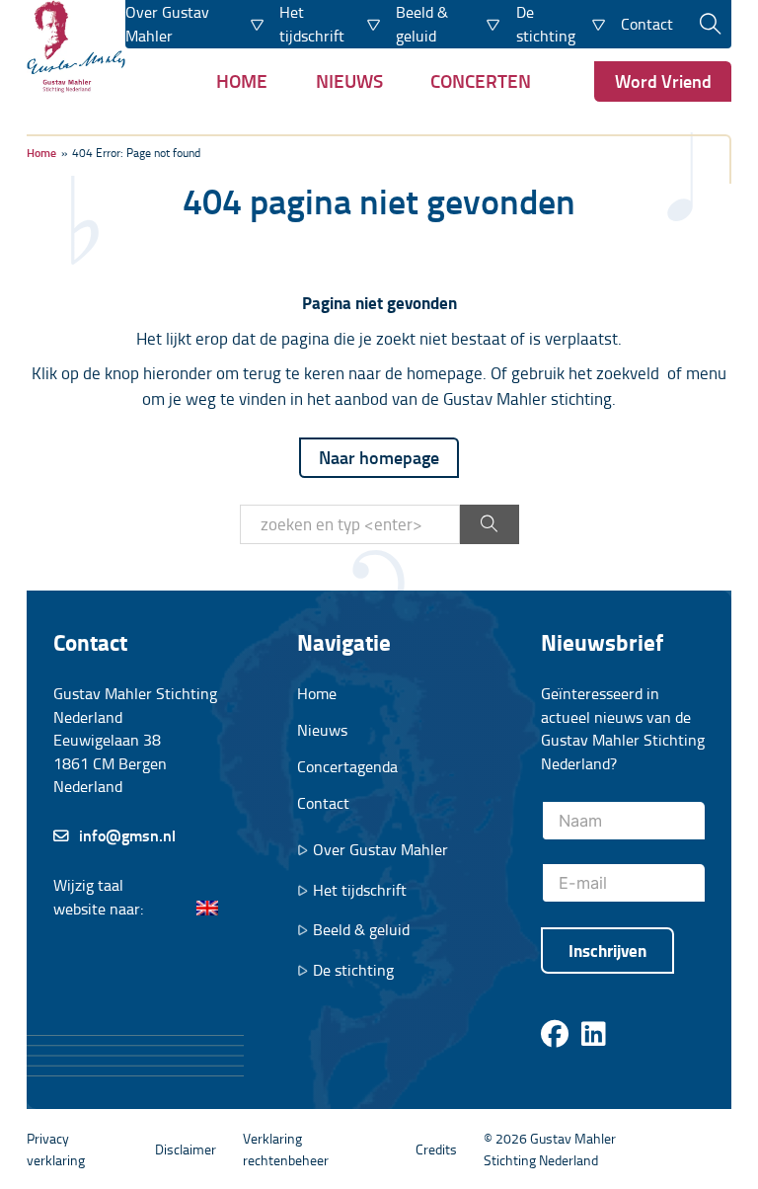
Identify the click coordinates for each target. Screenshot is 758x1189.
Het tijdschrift (360, 890)
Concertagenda (347, 766)
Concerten (480, 80)
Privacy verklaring (56, 1148)
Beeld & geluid (361, 929)
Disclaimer (185, 1148)
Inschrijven (607, 950)
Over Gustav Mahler (380, 849)
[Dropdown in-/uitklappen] (257, 24)
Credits (436, 1148)
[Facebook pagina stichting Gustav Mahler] (554, 1035)
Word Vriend (663, 81)
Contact (647, 23)
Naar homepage (379, 457)
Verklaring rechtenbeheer (286, 1148)
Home (241, 80)
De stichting (353, 970)
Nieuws (349, 80)
